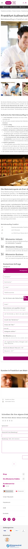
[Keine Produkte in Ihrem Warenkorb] (26, 3)
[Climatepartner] (14, 545)
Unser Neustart (8, 497)
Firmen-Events (16, 11)
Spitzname (5, 425)
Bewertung (5, 439)
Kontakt (7, 486)
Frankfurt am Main (6, 11)
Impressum (6, 502)
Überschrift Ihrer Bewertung (9, 432)
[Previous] (3, 87)
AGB (4, 508)
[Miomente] (14, 3)
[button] (2, 389)
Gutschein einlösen (8, 3)
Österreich (21, 491)
